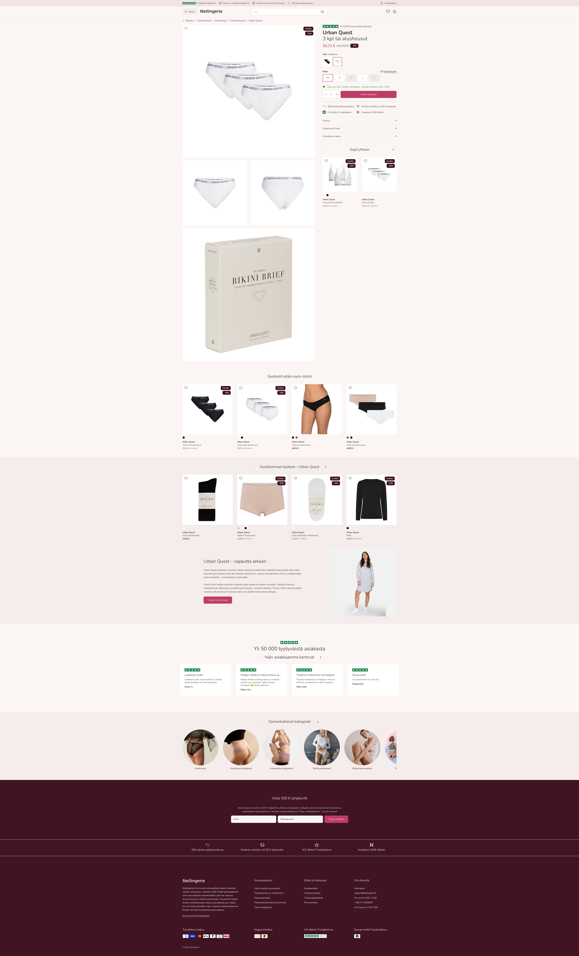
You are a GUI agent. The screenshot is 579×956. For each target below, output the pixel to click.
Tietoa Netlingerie (263, 907)
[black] (327, 61)
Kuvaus (326, 120)
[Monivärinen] (296, 437)
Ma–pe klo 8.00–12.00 (365, 897)
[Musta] (327, 195)
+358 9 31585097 (363, 902)
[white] (337, 61)
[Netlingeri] (211, 11)
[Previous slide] (258, 657)
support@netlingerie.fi (365, 893)
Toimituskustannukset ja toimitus (270, 902)
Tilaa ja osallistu (336, 819)
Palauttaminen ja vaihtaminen (268, 893)
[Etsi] (322, 11)
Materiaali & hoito (331, 128)
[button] (289, 11)
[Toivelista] (388, 11)
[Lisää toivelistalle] (186, 28)
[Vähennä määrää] (325, 94)
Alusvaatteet (204, 20)
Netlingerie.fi (194, 947)
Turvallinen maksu (332, 136)
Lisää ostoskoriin (369, 94)
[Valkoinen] (324, 195)
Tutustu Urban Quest (217, 600)
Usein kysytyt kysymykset (267, 888)
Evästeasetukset (312, 893)
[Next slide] (320, 657)
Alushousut (221, 20)
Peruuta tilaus (311, 902)
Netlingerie (359, 888)
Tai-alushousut (238, 20)
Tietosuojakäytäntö (313, 897)
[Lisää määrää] (337, 94)
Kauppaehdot (311, 888)
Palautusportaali (262, 897)
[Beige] (238, 528)
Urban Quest (255, 20)
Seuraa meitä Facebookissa (195, 915)
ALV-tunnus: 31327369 (366, 907)
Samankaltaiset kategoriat (290, 721)
